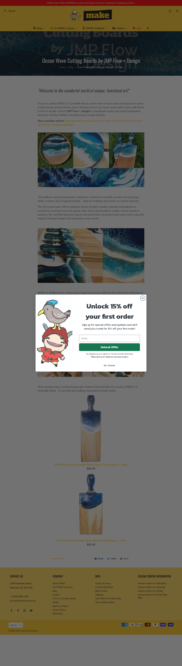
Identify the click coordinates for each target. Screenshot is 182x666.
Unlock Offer (109, 347)
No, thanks (109, 365)
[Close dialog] (142, 298)
